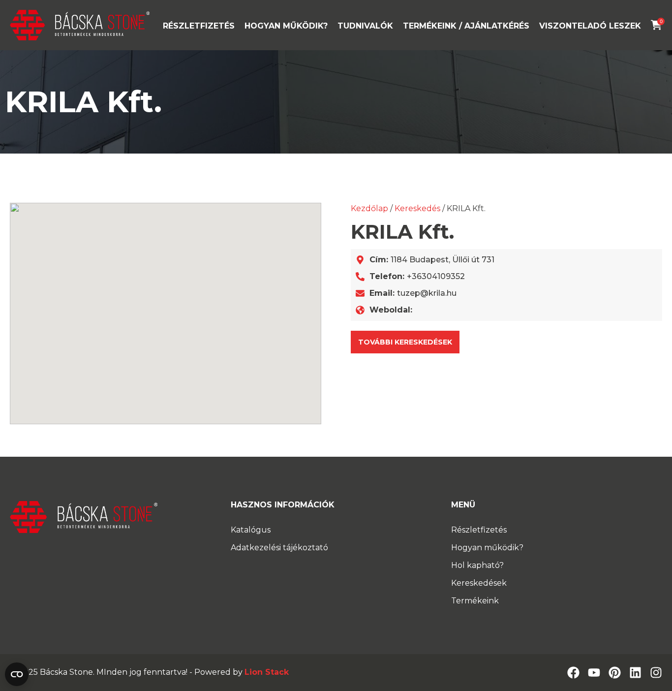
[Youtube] (594, 672)
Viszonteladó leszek (590, 26)
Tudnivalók (365, 26)
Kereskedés (417, 208)
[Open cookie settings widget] (17, 674)
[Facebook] (573, 672)
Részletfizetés (199, 26)
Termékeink (475, 600)
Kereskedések (479, 583)
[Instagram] (656, 672)
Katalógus (251, 529)
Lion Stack (266, 672)
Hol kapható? (477, 565)
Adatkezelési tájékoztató (279, 547)
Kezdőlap (369, 208)
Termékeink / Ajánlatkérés (466, 26)
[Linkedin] (635, 672)
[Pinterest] (615, 672)
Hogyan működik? (286, 26)
